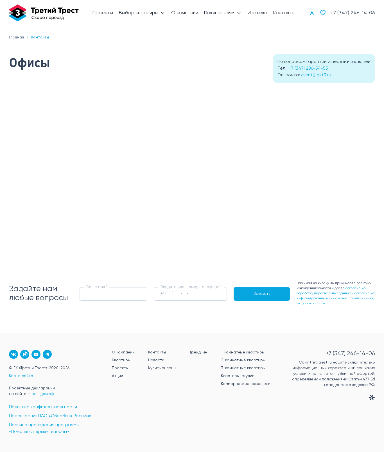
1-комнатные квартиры (243, 352)
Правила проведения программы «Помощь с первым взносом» (44, 428)
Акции (117, 376)
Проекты (120, 368)
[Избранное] (322, 13)
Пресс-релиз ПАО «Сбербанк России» (50, 416)
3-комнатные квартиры (243, 368)
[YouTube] (35, 354)
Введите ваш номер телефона (190, 287)
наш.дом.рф (43, 394)
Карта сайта (21, 376)
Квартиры (121, 360)
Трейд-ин (198, 352)
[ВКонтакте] (13, 354)
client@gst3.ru (316, 75)
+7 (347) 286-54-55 (308, 68)
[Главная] (44, 12)
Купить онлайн (162, 368)
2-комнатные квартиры (243, 360)
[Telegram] (47, 354)
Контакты (157, 352)
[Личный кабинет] (312, 13)
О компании (123, 352)
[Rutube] (24, 354)
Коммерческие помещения (246, 384)
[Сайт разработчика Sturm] (329, 399)
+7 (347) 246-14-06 (353, 12)
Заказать (262, 294)
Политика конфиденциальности (43, 407)
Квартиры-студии (237, 376)
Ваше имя (95, 287)
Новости (156, 360)
